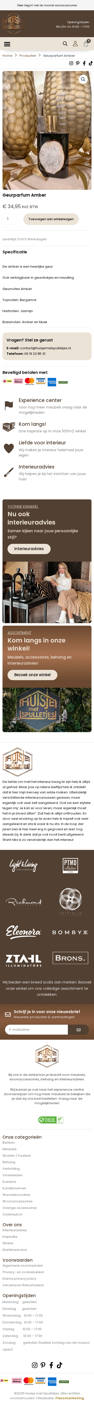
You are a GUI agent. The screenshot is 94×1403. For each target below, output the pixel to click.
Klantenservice (15, 1249)
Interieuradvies (15, 1230)
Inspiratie (10, 1236)
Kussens (9, 1181)
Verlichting (11, 1168)
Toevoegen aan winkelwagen (51, 219)
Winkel (8, 1243)
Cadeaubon (13, 1214)
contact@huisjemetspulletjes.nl (45, 348)
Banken (9, 1142)
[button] (7, 44)
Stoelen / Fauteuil (17, 1155)
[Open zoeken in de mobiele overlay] (65, 43)
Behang (9, 1162)
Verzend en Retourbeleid (23, 1285)
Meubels (10, 1149)
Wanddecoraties (16, 1194)
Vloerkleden (13, 1175)
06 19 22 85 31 (34, 353)
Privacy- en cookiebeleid (23, 1272)
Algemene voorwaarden (23, 1265)
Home (8, 55)
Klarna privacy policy (19, 1278)
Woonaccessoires (18, 1201)
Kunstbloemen (14, 1188)
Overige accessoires (20, 1207)
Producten (27, 55)
